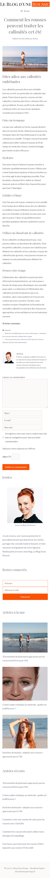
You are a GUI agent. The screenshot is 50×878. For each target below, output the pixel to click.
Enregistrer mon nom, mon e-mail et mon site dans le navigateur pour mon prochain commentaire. (26, 437)
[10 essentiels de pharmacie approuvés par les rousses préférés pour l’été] (25, 650)
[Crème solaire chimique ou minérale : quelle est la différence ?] (25, 698)
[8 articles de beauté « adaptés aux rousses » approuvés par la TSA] (25, 746)
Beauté (8, 330)
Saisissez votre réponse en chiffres (18, 448)
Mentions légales (37, 868)
